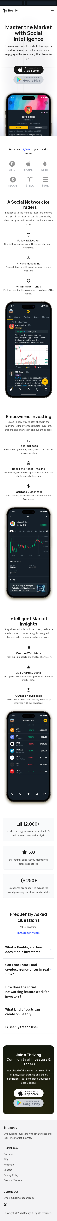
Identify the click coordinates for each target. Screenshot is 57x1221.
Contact (8, 1170)
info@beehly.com (28, 933)
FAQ (6, 1159)
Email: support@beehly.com (19, 1198)
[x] (5, 1204)
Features (8, 1154)
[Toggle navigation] (52, 10)
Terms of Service (13, 1180)
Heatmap (9, 1165)
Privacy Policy (11, 1175)
